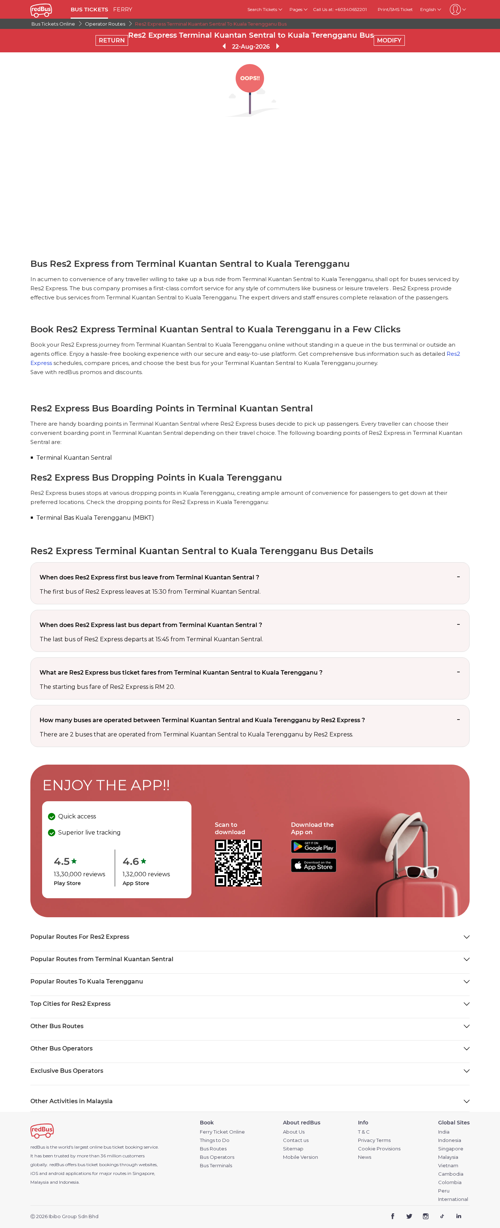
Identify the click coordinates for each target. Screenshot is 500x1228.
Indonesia (449, 1140)
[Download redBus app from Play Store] (313, 851)
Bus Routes (213, 1148)
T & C (364, 1132)
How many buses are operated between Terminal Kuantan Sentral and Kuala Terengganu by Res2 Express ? (202, 720)
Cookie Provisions (379, 1148)
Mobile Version (300, 1157)
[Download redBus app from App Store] (313, 870)
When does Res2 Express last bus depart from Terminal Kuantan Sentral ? (151, 625)
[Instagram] (426, 1217)
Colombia (450, 1182)
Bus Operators (217, 1157)
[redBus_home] (47, 9)
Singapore (450, 1148)
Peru (443, 1190)
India (443, 1132)
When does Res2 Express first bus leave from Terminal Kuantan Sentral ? (149, 577)
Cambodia (450, 1174)
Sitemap (293, 1148)
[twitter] (409, 1217)
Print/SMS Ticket (395, 9)
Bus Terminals (216, 1165)
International (453, 1199)
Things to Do (215, 1140)
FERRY (122, 9)
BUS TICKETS (89, 9)
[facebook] (393, 1217)
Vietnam (448, 1165)
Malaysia (448, 1157)
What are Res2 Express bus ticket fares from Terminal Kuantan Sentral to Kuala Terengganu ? (181, 672)
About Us (294, 1132)
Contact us (296, 1140)
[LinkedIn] (458, 1217)
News (364, 1157)
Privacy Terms (374, 1140)
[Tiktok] (442, 1217)
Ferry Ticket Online (222, 1132)
